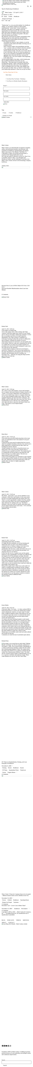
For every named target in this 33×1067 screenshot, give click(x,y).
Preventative (24, 908)
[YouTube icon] (19, 164)
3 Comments (5, 904)
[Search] (28, 6)
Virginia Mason (11, 772)
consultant (27, 147)
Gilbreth (9, 900)
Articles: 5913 (5, 165)
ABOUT (4, 922)
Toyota (4, 772)
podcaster (23, 149)
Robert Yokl (5, 326)
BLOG (3, 920)
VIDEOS (18, 920)
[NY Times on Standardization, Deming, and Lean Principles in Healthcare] (16, 702)
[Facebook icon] (3, 164)
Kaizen (22, 767)
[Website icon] (9, 164)
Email (5, 85)
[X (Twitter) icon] (12, 164)
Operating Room (24, 900)
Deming (4, 767)
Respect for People (7, 18)
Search (3, 1060)
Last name (5, 96)
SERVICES (26, 920)
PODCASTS (10, 920)
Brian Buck (5, 434)
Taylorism (16, 902)
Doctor (10, 767)
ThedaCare (23, 770)
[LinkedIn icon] (6, 164)
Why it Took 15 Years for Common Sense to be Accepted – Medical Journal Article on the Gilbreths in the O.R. (16, 894)
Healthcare (16, 16)
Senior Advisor (13, 160)
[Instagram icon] (15, 164)
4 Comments (5, 774)
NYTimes (4, 770)
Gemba (10, 16)
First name (5, 91)
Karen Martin (5, 605)
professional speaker (13, 149)
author (3, 149)
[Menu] (30, 6)
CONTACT (11, 922)
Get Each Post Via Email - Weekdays (16, 79)
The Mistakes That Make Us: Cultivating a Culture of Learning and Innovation (14, 152)
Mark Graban (5, 147)
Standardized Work (14, 770)
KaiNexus (4, 162)
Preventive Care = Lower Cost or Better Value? (14, 905)
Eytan (5, 16)
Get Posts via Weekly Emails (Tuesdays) (17, 81)
